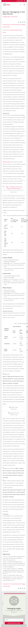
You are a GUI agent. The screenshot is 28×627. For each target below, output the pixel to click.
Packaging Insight (6, 16)
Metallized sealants (7, 162)
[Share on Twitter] (20, 22)
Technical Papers (14, 16)
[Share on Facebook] (18, 22)
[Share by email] (24, 22)
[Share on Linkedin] (22, 22)
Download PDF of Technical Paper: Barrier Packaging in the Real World (14, 25)
